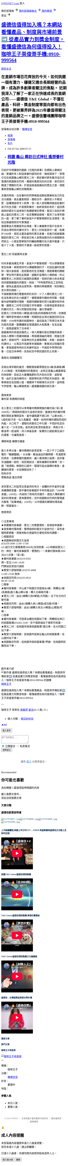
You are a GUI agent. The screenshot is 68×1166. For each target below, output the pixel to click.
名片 (10, 143)
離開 (18, 1160)
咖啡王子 (6, 684)
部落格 (11, 139)
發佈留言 (7, 750)
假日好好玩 (27, 718)
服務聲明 (34, 1121)
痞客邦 (24, 709)
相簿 (10, 135)
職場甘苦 (27, 129)
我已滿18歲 (8, 1160)
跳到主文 (6, 68)
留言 (31, 709)
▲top (4, 724)
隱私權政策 (56, 1118)
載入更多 (7, 730)
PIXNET (14, 1118)
